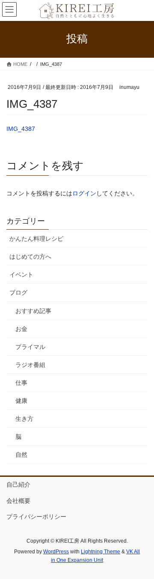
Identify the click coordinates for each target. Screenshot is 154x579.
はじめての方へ (30, 256)
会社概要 (18, 500)
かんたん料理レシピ (36, 238)
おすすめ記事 (33, 310)
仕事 (21, 382)
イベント (21, 274)
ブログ (18, 292)
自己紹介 (18, 484)
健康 (21, 400)
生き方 (24, 418)
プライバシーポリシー (36, 516)
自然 (21, 454)
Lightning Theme (100, 552)
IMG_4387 (20, 128)
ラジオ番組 (30, 364)
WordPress (56, 552)
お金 (21, 328)
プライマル (30, 346)
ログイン (84, 193)
